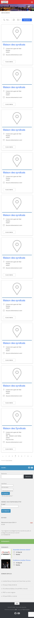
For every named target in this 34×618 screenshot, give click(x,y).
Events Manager (9, 460)
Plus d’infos (9, 61)
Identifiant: (4, 483)
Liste (18, 20)
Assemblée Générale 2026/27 (21, 550)
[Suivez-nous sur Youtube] (32, 468)
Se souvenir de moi (8, 491)
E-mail (3, 504)
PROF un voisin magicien (9, 592)
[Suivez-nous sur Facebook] (29, 468)
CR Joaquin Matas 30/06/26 (10, 585)
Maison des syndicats (14, 44)
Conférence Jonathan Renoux (22, 560)
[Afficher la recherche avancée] (14, 20)
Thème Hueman (26, 609)
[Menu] (32, 2)
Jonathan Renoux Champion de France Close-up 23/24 (17, 581)
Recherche (27, 20)
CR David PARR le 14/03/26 (10, 596)
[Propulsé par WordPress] (15, 609)
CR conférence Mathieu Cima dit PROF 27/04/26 (15, 588)
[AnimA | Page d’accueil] (5, 2)
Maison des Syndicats (14, 428)
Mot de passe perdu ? (7, 496)
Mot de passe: (4, 487)
